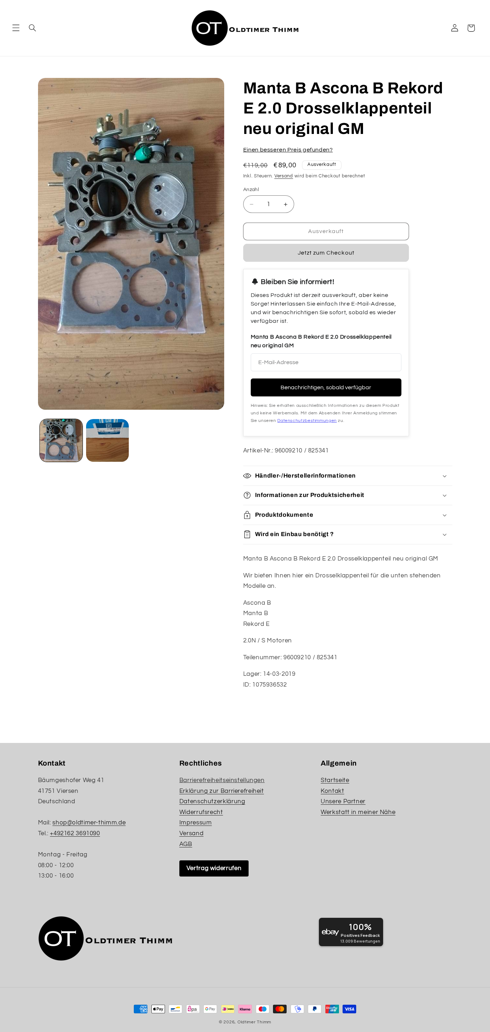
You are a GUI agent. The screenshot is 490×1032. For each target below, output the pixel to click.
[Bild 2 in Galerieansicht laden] (107, 440)
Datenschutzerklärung (212, 801)
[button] (16, 28)
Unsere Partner (343, 801)
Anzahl (251, 189)
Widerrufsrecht (201, 812)
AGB (185, 844)
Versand (283, 176)
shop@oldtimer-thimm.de (89, 822)
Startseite (335, 780)
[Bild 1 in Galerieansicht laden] (61, 440)
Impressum (195, 822)
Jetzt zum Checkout (326, 253)
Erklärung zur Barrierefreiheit (221, 791)
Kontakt (332, 791)
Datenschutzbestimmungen (307, 420)
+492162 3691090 (75, 833)
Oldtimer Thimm (254, 1022)
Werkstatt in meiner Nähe (358, 812)
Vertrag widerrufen (214, 868)
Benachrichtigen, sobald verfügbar (326, 387)
